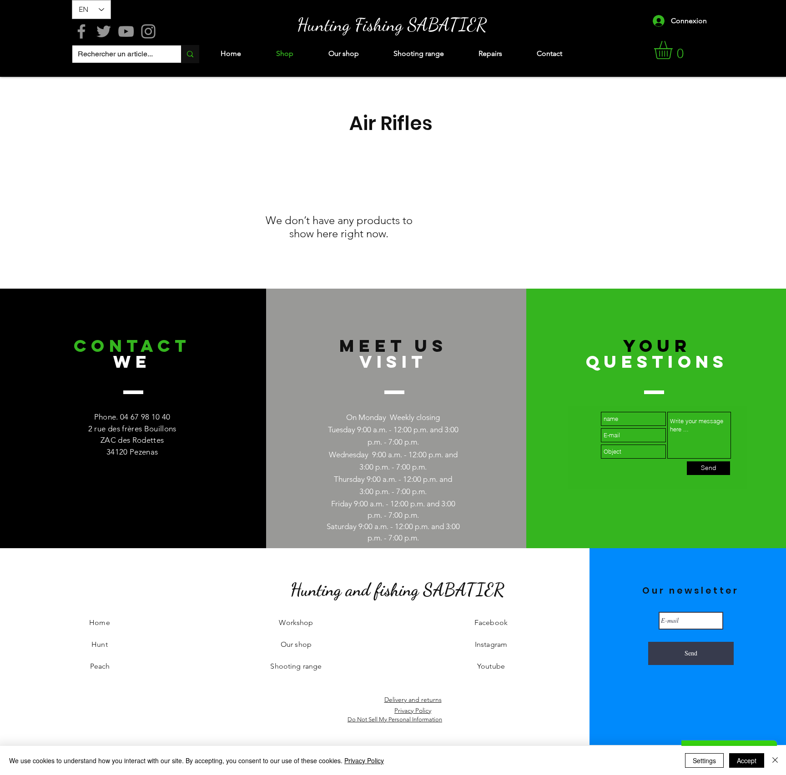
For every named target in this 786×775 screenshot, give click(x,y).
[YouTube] (126, 31)
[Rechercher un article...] (190, 54)
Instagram (491, 644)
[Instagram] (148, 31)
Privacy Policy (364, 760)
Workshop (296, 622)
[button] (674, 50)
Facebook (491, 622)
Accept (746, 760)
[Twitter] (103, 31)
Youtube (491, 666)
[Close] (775, 760)
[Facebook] (81, 31)
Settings (704, 760)
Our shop (296, 644)
